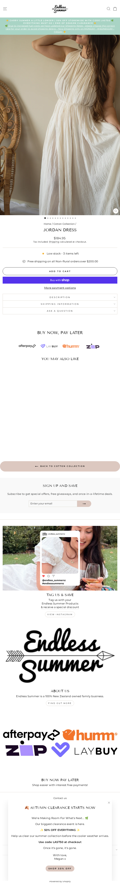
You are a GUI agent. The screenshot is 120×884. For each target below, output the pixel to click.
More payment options (60, 287)
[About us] (60, 654)
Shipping (54, 241)
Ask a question (60, 311)
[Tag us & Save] (60, 558)
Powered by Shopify (60, 881)
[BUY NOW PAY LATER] (60, 743)
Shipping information (60, 304)
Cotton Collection (64, 223)
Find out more (60, 703)
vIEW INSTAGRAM (59, 614)
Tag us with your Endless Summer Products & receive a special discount (60, 603)
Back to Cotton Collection (62, 466)
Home (47, 223)
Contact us (60, 798)
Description (60, 297)
